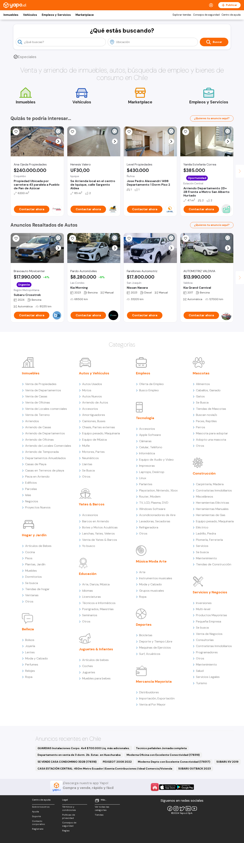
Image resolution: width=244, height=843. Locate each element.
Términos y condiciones (69, 808)
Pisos (28, 558)
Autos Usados (92, 384)
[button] (58, 141)
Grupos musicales (151, 591)
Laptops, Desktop (151, 472)
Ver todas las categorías (102, 808)
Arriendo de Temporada (42, 452)
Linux (142, 478)
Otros (29, 601)
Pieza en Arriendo (37, 477)
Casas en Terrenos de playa (44, 470)
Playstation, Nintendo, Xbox (158, 490)
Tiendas (99, 814)
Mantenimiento (206, 558)
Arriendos (32, 421)
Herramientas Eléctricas (212, 503)
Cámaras (145, 441)
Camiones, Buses (93, 421)
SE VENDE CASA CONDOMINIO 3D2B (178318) (67, 761)
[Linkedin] (188, 808)
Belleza (28, 629)
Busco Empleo (149, 390)
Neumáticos (90, 458)
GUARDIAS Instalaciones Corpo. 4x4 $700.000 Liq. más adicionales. (84, 748)
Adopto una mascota (211, 440)
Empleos (143, 373)
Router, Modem (150, 497)
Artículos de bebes (95, 660)
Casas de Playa (35, 464)
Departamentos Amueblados (45, 458)
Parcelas (31, 489)
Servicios (202, 546)
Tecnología (145, 418)
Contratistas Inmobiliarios (214, 490)
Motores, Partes (93, 452)
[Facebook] (170, 808)
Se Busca (88, 470)
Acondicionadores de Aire (157, 515)
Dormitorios (33, 577)
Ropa (28, 677)
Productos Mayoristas (211, 615)
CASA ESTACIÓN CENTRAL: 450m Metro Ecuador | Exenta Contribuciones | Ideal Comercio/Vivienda (105, 768)
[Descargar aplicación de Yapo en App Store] (168, 787)
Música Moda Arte (151, 561)
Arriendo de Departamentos (45, 433)
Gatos (200, 396)
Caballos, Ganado (208, 390)
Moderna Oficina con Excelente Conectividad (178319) (163, 755)
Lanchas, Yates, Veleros (98, 533)
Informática (147, 453)
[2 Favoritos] (16, 238)
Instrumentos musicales (155, 578)
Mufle (86, 446)
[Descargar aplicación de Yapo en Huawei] (154, 787)
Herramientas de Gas (210, 515)
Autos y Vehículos (94, 373)
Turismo (201, 683)
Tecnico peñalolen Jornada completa (161, 748)
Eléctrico (202, 527)
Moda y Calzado (36, 658)
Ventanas (32, 595)
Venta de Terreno (37, 415)
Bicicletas (145, 635)
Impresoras (147, 466)
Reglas (66, 830)
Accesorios (90, 409)
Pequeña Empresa (208, 621)
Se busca (31, 583)
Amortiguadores (93, 415)
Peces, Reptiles (206, 421)
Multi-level (203, 609)
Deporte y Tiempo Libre (155, 641)
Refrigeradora (148, 527)
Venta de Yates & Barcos (99, 540)
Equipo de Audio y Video (156, 460)
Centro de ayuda (231, 14)
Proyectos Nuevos (38, 507)
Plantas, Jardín (35, 564)
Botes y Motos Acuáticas (100, 527)
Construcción (204, 473)
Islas (28, 495)
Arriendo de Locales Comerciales (48, 446)
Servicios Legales (208, 677)
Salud (200, 671)
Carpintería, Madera (210, 484)
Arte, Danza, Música (96, 584)
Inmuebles (10, 15)
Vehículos (30, 15)
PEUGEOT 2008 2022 (117, 761)
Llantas (87, 464)
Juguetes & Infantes (96, 649)
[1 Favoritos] (72, 131)
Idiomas (87, 591)
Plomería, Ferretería (209, 540)
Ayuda (35, 811)
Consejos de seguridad (206, 14)
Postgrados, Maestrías (98, 609)
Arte (142, 572)
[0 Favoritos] (16, 131)
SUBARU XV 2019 (227, 761)
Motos (86, 390)
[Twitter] (182, 808)
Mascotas (201, 373)
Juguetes (88, 672)
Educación (87, 573)
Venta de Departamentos (43, 390)
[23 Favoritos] (129, 131)
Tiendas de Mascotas (211, 409)
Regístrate (37, 828)
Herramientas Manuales (212, 509)
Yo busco (88, 546)
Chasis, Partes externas (98, 427)
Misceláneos (204, 497)
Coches (87, 666)
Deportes (144, 624)
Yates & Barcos (91, 504)
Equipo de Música (94, 440)
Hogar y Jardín (34, 535)
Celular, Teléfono (150, 447)
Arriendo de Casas (38, 427)
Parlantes (145, 484)
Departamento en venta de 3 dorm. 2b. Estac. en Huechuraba (79, 755)
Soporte (36, 816)
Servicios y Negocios (210, 592)
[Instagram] (176, 808)
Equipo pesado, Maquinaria (101, 433)
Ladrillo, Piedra (206, 533)
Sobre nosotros (41, 806)
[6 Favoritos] (185, 131)
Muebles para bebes (96, 678)
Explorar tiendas (182, 14)
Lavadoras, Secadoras (154, 521)
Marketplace (84, 15)
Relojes (30, 671)
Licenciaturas (91, 597)
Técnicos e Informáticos (99, 603)
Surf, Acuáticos (149, 654)
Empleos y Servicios (56, 15)
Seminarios (89, 615)
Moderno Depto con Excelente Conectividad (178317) (174, 761)
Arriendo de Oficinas (39, 440)
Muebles (31, 571)
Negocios (31, 501)
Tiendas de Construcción (213, 564)
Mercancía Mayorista (154, 681)
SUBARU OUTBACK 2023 (194, 768)
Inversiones (204, 603)
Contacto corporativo (38, 823)
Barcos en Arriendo (95, 521)
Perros (200, 427)
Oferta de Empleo (151, 384)
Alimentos (203, 384)
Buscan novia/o (206, 415)
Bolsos (29, 640)
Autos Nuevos (92, 396)
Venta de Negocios (209, 634)
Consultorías (205, 640)
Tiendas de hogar (37, 589)
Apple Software (150, 435)
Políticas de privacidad (68, 816)
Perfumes (31, 664)
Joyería (30, 646)
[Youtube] (194, 808)
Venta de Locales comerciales (46, 409)
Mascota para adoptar (212, 433)
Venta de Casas (36, 396)
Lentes (30, 652)
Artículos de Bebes (38, 546)
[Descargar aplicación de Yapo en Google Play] (185, 787)
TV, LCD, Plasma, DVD (153, 503)
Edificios (31, 483)
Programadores (207, 652)
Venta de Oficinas (37, 402)
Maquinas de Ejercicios (155, 648)
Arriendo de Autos (95, 402)
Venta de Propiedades (40, 384)
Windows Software (152, 509)
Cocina (30, 552)
